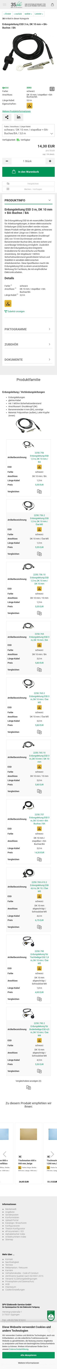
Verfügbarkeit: (9, 140)
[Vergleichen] (39, 491)
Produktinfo (15, 200)
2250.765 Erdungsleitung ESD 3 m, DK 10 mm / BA (39, 637)
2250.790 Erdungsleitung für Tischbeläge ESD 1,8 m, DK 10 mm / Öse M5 (39, 957)
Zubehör (11, 344)
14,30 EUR (39, 852)
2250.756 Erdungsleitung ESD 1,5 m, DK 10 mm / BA (39, 457)
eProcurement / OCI (14, 1231)
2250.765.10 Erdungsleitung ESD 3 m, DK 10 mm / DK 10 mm (39, 757)
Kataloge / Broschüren (16, 1223)
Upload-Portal (11, 1220)
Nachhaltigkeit (12, 1262)
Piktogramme (16, 329)
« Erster (7, 14)
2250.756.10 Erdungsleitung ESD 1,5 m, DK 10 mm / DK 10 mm (39, 579)
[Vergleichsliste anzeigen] (28, 1087)
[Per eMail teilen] (6, 117)
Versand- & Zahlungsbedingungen (21, 1279)
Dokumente (14, 359)
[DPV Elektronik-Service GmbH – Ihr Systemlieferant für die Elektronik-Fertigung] (28, 4)
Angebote (9, 1212)
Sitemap (9, 1239)
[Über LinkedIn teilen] (18, 117)
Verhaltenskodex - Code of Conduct (21, 1273)
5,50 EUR (39, 1064)
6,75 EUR (39, 920)
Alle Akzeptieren (28, 1355)
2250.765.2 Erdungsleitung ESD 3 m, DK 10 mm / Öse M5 (39, 698)
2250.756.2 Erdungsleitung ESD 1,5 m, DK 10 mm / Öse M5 (39, 520)
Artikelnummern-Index (15, 1237)
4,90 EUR (39, 992)
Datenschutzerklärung (18, 1349)
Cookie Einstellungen (15, 1289)
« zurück (18, 14)
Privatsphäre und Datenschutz (19, 1281)
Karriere (9, 1270)
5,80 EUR (39, 663)
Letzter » (39, 14)
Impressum (10, 1287)
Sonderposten (12, 1215)
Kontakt (9, 1259)
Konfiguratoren (12, 1226)
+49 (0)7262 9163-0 (16, 1320)
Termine (9, 1265)
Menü (4, 4)
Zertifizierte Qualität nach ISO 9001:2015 (24, 1276)
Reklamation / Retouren (16, 1267)
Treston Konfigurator (15, 1228)
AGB (7, 1284)
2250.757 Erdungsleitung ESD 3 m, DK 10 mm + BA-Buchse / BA (39, 819)
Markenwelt (10, 1209)
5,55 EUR (39, 484)
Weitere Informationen (28, 1363)
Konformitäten (12, 1217)
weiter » (28, 14)
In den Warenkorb (28, 171)
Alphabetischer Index (15, 1234)
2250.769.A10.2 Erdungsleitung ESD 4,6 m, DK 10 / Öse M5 (39, 887)
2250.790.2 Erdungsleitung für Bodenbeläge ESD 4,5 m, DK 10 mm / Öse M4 (39, 1029)
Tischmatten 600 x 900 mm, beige (27, 1162)
